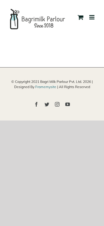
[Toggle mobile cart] (80, 17)
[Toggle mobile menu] (92, 17)
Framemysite (45, 87)
